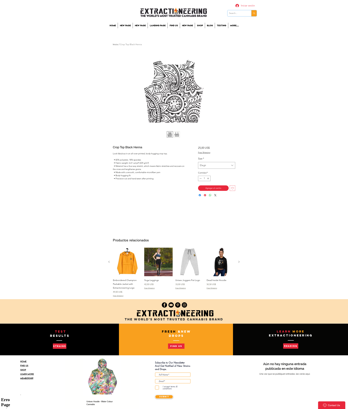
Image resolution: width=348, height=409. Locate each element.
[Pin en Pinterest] (205, 195)
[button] (221, 25)
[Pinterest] (177, 305)
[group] (174, 272)
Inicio (115, 44)
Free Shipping (204, 152)
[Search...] (254, 13)
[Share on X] (215, 195)
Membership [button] (26, 378)
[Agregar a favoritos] (232, 188)
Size (201, 158)
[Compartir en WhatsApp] (210, 195)
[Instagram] (184, 305)
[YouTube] (171, 305)
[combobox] (216, 165)
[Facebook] (164, 305)
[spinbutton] (204, 178)
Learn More (27, 374)
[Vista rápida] (127, 262)
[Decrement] (200, 178)
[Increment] (208, 178)
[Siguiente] (239, 261)
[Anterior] (109, 261)
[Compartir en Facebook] (199, 195)
